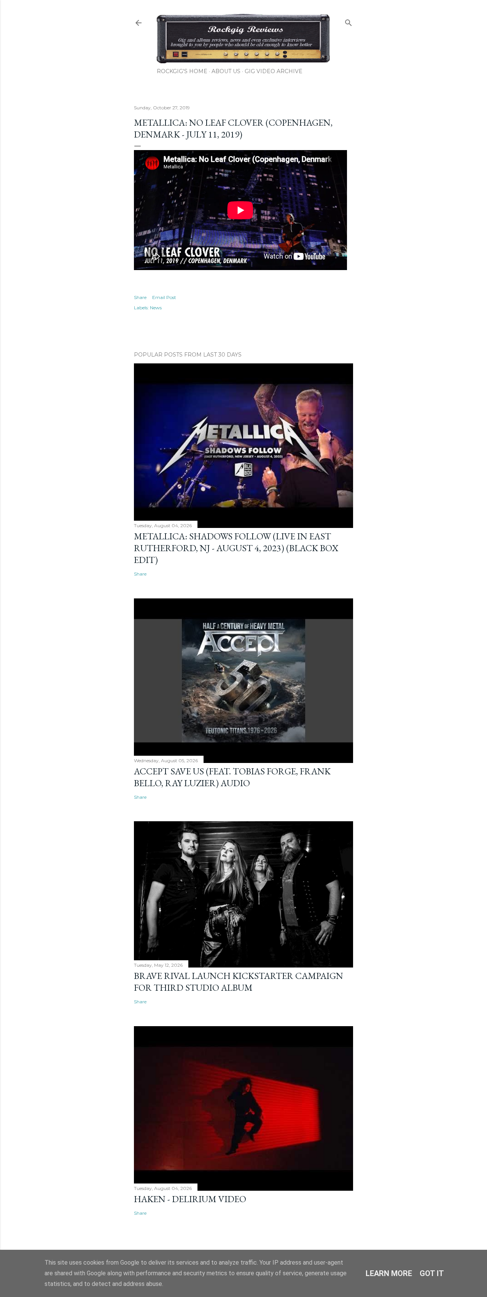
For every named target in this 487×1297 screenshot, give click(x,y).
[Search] (348, 21)
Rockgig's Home (182, 71)
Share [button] (140, 297)
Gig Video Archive (273, 71)
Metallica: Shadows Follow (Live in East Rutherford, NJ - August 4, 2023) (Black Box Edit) (236, 548)
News (156, 307)
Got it (432, 1273)
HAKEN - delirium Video (190, 1199)
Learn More (389, 1273)
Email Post (164, 297)
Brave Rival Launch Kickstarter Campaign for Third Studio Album (238, 981)
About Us (226, 71)
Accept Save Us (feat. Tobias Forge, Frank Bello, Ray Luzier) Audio (232, 777)
